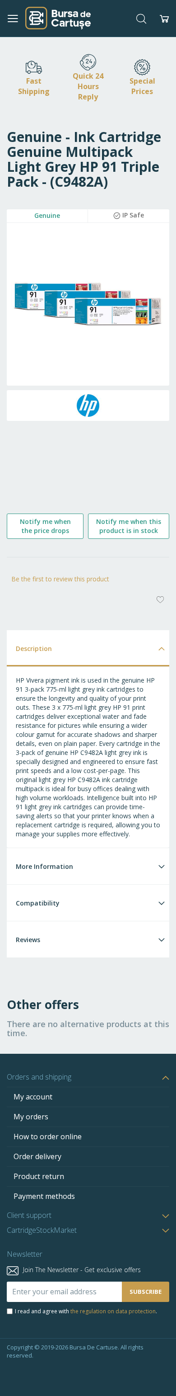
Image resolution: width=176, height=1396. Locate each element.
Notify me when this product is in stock (128, 526)
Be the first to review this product (60, 579)
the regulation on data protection (113, 1311)
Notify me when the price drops (45, 526)
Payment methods (44, 1196)
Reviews (28, 939)
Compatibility (38, 903)
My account (33, 1097)
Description (34, 648)
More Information (44, 866)
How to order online (48, 1136)
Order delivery (37, 1156)
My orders (31, 1117)
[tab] (88, 648)
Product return (39, 1176)
